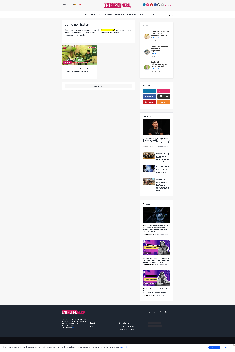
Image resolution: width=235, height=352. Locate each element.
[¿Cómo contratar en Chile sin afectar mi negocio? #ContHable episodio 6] (79, 55)
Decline (227, 347)
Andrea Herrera (150, 146)
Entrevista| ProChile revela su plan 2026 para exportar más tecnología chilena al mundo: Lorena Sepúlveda (156, 260)
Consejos (67, 62)
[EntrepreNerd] (117, 5)
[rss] (171, 312)
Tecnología (131, 14)
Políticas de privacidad (126, 329)
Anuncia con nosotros (155, 325)
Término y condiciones (126, 326)
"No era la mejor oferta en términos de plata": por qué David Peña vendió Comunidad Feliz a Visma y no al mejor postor (156, 141)
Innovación (119, 14)
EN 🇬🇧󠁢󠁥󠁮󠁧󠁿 (79, 4)
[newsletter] (162, 4)
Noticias (84, 14)
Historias (107, 14)
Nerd (150, 14)
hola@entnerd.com (154, 323)
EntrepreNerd (157, 38)
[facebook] (155, 4)
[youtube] (151, 4)
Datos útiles (95, 14)
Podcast (142, 14)
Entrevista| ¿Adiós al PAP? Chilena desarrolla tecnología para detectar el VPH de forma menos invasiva (156, 291)
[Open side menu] (62, 14)
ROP (68, 73)
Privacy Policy (124, 347)
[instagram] (147, 4)
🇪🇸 (74, 4)
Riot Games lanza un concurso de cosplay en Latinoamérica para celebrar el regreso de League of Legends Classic (156, 229)
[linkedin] (144, 4)
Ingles (92, 326)
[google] (158, 4)
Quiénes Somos (66, 4)
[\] (156, 127)
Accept (214, 347)
